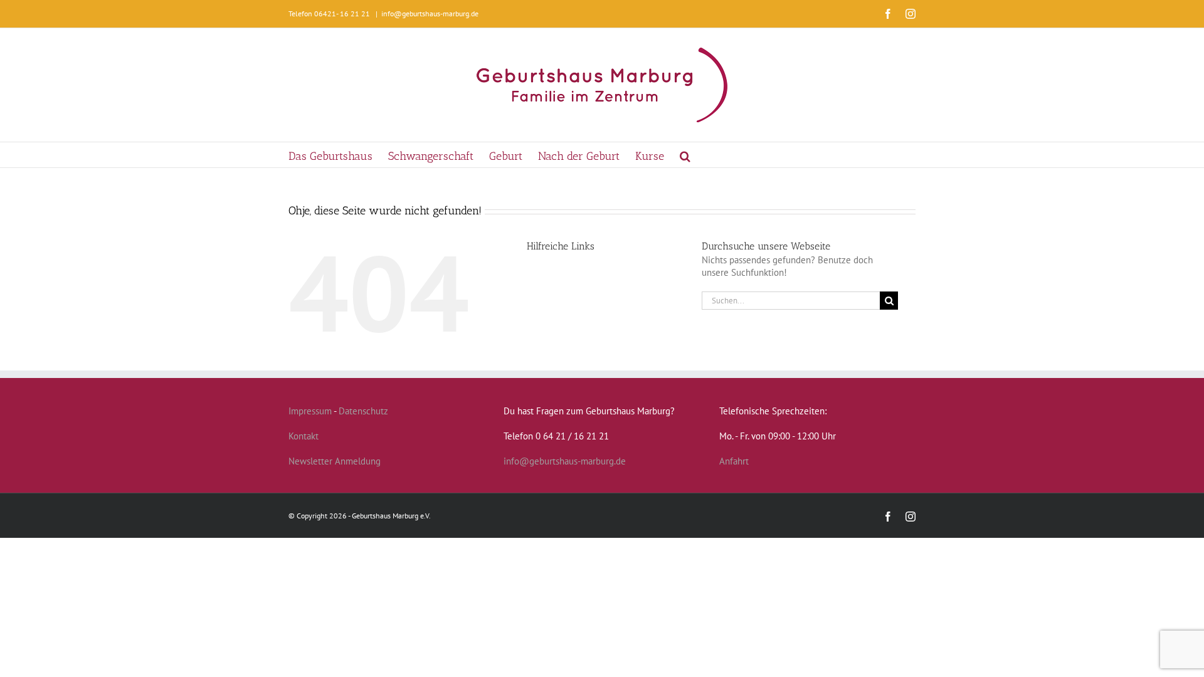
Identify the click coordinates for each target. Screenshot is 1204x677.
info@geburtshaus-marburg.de (429, 13)
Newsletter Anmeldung (334, 461)
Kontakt (303, 436)
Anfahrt (734, 461)
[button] (685, 154)
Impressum (310, 411)
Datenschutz (363, 411)
